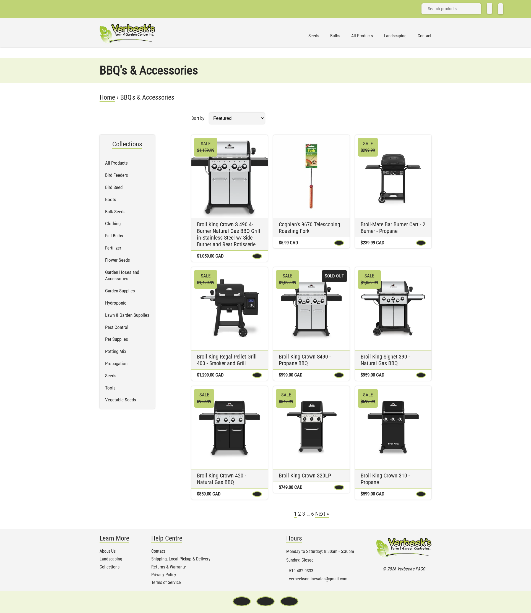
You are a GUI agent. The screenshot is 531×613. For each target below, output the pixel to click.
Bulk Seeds (115, 211)
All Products (362, 35)
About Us (108, 551)
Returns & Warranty (168, 567)
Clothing (113, 223)
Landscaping (395, 35)
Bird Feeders (116, 175)
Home (107, 97)
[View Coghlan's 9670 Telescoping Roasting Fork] (311, 176)
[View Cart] (500, 8)
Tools (110, 388)
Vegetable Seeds (120, 399)
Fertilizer (113, 248)
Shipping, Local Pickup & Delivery (180, 559)
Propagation (116, 363)
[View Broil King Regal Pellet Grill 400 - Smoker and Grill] (229, 308)
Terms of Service (166, 582)
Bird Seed (114, 187)
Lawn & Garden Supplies (127, 315)
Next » (322, 513)
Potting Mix (115, 351)
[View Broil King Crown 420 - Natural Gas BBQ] (229, 427)
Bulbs (335, 35)
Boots (110, 199)
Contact (424, 35)
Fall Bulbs (114, 235)
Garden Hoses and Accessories (122, 275)
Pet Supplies (116, 339)
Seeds (313, 35)
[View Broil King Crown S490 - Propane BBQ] (311, 308)
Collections (109, 567)
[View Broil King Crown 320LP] (311, 427)
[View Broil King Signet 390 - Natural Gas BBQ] (393, 308)
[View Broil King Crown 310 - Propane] (393, 427)
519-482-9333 (301, 570)
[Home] (489, 8)
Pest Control (116, 327)
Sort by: (198, 118)
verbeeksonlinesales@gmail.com (318, 578)
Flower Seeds (117, 260)
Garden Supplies (120, 290)
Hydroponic (115, 303)
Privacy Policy (163, 574)
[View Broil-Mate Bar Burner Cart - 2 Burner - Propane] (393, 176)
